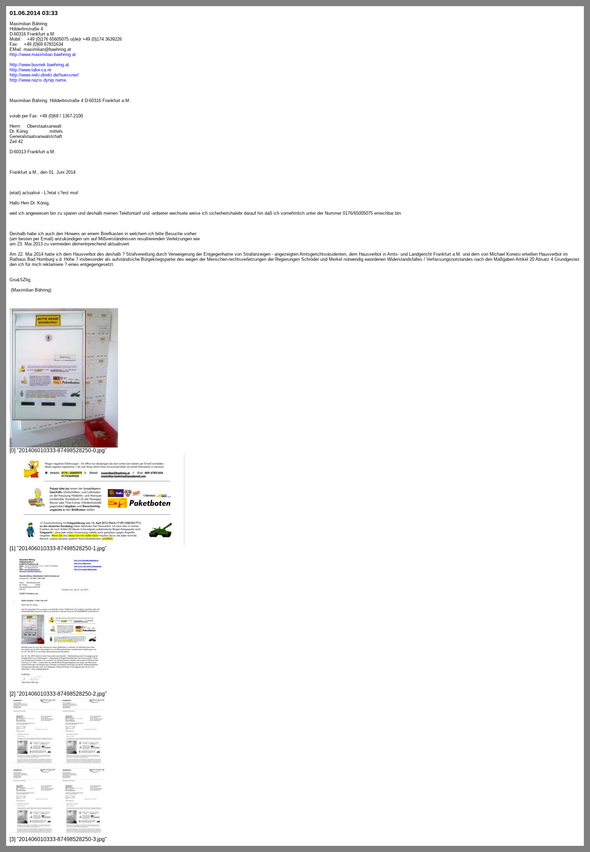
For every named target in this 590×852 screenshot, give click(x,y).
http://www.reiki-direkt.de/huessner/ (44, 74)
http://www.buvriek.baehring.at (39, 64)
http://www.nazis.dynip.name (38, 80)
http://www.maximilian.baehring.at (43, 54)
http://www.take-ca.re (30, 69)
